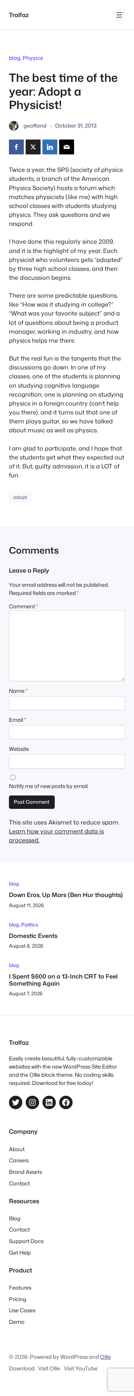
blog (14, 58)
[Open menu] (119, 15)
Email (17, 720)
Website (19, 749)
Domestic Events (33, 935)
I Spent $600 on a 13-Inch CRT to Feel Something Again (63, 980)
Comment (23, 606)
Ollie (105, 1357)
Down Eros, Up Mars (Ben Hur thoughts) (66, 894)
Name (18, 691)
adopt (20, 497)
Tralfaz (19, 14)
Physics (33, 58)
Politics (29, 924)
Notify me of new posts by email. (49, 786)
